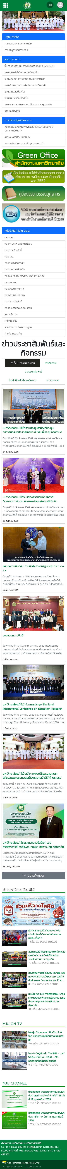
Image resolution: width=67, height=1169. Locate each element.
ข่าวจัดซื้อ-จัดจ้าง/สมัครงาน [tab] (23, 380)
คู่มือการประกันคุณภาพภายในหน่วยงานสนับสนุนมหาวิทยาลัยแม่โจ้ (29, 128)
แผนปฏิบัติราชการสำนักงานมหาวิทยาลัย (25, 79)
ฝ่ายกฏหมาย (11, 321)
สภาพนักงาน (11, 314)
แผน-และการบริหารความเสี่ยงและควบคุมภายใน (28, 104)
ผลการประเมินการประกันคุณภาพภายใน (24, 143)
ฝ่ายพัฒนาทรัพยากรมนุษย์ (18, 327)
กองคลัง (9, 256)
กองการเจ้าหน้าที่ (13, 250)
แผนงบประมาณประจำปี (16, 98)
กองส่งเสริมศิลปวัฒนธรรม (18, 308)
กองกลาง (9, 237)
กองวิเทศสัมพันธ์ (13, 301)
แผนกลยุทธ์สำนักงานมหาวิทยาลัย (21, 72)
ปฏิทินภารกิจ (12, 37)
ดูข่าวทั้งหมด (35, 875)
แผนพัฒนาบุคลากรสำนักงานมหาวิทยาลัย (25, 85)
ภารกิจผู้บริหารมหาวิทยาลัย (18, 43)
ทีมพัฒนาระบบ (34, 1166)
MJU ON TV (12, 1023)
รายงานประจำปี (12, 111)
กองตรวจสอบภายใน (15, 263)
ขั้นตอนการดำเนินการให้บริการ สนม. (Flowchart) (29, 66)
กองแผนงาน (11, 282)
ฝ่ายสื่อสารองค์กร (13, 333)
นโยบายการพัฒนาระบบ (12, 1166)
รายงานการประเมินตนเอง (17, 137)
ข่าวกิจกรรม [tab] (51, 363)
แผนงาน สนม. (13, 59)
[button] (6, 21)
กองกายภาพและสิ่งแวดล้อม (18, 244)
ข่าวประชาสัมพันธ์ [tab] (33, 371)
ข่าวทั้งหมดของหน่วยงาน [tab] (22, 363)
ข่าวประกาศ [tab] (53, 380)
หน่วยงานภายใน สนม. (17, 231)
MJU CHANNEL (15, 1083)
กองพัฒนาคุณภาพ (14, 288)
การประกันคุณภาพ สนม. (19, 120)
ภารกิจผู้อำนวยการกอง (16, 50)
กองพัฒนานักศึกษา (15, 295)
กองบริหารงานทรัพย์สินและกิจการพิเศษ (25, 276)
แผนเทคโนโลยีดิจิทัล (15, 91)
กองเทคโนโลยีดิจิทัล (15, 269)
